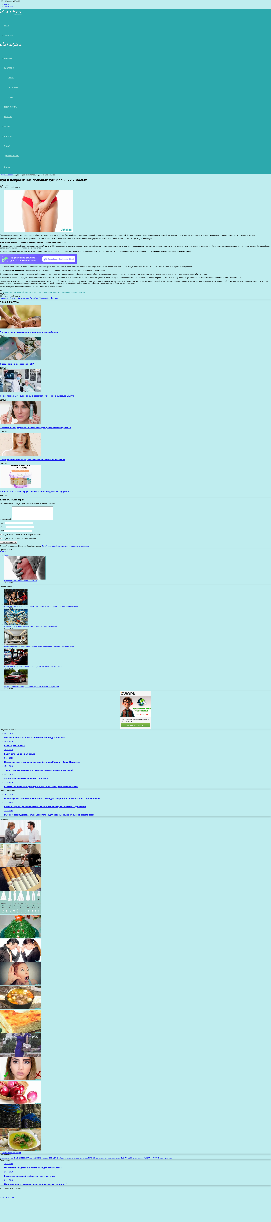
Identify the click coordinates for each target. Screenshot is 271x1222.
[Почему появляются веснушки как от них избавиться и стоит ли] (20, 455)
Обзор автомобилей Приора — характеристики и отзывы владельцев (31, 687)
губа (14, 292)
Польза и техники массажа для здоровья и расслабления (29, 332)
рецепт (148, 1157)
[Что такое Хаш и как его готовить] (20, 1151)
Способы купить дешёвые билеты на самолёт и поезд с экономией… (31, 626)
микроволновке (77, 1158)
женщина (53, 1157)
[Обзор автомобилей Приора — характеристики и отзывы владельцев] (16, 685)
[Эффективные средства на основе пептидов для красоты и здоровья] (20, 424)
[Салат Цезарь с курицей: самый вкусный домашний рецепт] (10, 1153)
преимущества (116, 1158)
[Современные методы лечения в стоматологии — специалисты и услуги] (20, 392)
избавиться (63, 1158)
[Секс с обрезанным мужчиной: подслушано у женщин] (20, 985)
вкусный (18, 1158)
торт (165, 1158)
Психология (13, 87)
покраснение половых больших (72, 292)
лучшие (69, 1158)
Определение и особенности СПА (17, 364)
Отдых (7, 126)
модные (85, 1158)
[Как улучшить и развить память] (20, 961)
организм (100, 1158)
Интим (11, 78)
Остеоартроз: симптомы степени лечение (20, 581)
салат (156, 1157)
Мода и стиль (10, 107)
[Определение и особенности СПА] (20, 360)
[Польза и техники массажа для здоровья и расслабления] (20, 328)
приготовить (127, 1157)
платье (110, 1158)
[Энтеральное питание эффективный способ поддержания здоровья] (20, 487)
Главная (3, 175)
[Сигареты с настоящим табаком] (20, 890)
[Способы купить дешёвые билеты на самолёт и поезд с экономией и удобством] (16, 624)
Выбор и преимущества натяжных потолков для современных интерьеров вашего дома (39, 646)
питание (105, 1158)
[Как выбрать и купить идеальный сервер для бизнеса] (20, 1127)
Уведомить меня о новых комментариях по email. (22, 535)
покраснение (37, 292)
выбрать (26, 1158)
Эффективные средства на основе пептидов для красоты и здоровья (35, 428)
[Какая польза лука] (20, 1103)
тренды (169, 1158)
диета (38, 1157)
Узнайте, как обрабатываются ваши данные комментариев (65, 546)
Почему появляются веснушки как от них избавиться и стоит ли (32, 460)
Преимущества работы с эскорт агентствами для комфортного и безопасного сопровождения (41, 606)
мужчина (92, 1158)
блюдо (11, 1158)
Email (2, 527)
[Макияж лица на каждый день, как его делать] (20, 1080)
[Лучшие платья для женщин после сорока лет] (20, 1056)
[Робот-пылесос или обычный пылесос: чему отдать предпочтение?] (20, 866)
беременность (4, 1158)
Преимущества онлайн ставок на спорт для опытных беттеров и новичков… (34, 666)
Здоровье (9, 68)
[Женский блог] (11, 14)
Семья (7, 146)
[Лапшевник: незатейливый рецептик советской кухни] (20, 1032)
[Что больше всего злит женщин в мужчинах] (20, 843)
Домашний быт (11, 156)
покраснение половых (51, 292)
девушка (32, 1158)
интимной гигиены (24, 292)
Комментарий (6, 519)
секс (162, 1158)
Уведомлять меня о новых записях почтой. (19, 539)
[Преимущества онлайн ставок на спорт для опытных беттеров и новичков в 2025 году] (16, 665)
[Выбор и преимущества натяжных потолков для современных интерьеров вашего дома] (16, 644)
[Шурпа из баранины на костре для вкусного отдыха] (20, 1008)
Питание (8, 136)
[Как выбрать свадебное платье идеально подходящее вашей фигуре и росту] (20, 914)
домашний (45, 1158)
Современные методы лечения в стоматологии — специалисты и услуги (37, 396)
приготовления (138, 1158)
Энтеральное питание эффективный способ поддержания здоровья (34, 491)
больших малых (6, 292)
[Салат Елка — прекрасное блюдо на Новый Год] (20, 937)
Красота (8, 117)
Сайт (2, 531)
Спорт (10, 97)
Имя (2, 523)
